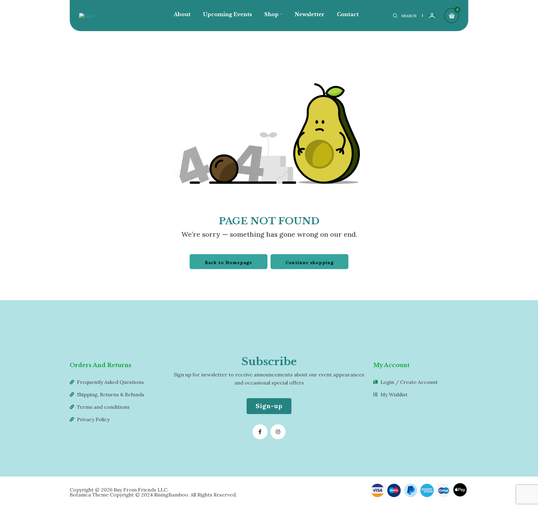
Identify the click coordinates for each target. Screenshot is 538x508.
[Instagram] (278, 431)
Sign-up (269, 406)
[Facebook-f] (259, 431)
